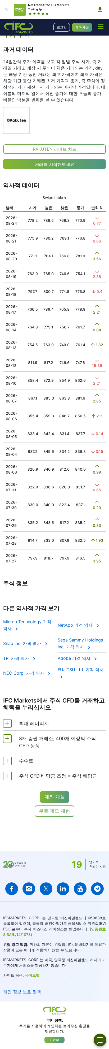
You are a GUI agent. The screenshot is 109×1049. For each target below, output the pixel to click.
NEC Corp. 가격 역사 (24, 673)
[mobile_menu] (100, 26)
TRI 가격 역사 (16, 658)
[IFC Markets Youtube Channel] (80, 888)
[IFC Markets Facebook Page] (11, 888)
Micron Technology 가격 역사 (27, 625)
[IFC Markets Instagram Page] (28, 888)
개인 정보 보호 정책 (22, 991)
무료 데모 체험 (54, 811)
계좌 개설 (82, 27)
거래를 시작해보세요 (54, 164)
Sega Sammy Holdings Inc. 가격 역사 (80, 643)
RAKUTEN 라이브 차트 (54, 149)
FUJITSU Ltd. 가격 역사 (81, 669)
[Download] (100, 9)
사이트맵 (32, 975)
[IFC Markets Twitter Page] (46, 888)
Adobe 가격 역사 (75, 658)
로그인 (61, 27)
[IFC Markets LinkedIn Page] (63, 888)
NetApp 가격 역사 (76, 625)
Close (54, 1040)
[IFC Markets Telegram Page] (97, 888)
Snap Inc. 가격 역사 (22, 643)
